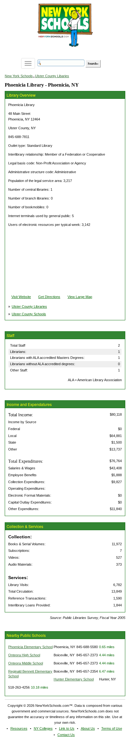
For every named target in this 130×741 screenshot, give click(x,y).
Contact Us (66, 735)
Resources (18, 728)
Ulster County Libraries (29, 306)
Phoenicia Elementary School (30, 647)
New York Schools (19, 76)
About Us (88, 728)
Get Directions (49, 297)
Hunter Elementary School (74, 679)
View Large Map (80, 297)
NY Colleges (43, 728)
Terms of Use (111, 728)
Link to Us (66, 728)
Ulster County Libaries (52, 76)
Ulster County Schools (29, 314)
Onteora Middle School (25, 663)
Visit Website (21, 297)
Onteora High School (24, 655)
